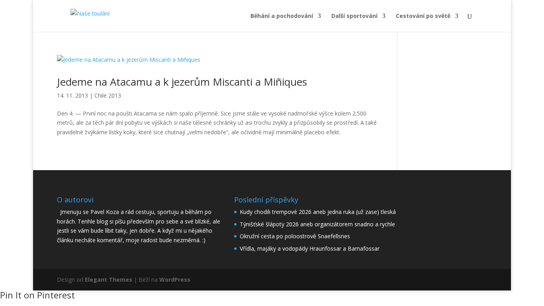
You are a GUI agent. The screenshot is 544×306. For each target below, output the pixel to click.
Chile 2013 (107, 95)
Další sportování (354, 16)
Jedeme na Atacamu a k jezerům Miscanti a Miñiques (182, 82)
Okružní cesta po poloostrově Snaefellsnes (295, 236)
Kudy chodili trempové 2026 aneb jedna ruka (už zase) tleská (318, 212)
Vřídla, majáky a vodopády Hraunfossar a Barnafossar (310, 248)
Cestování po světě (423, 16)
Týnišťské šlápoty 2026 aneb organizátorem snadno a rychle (317, 224)
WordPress (174, 279)
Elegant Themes (108, 279)
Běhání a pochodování (281, 16)
